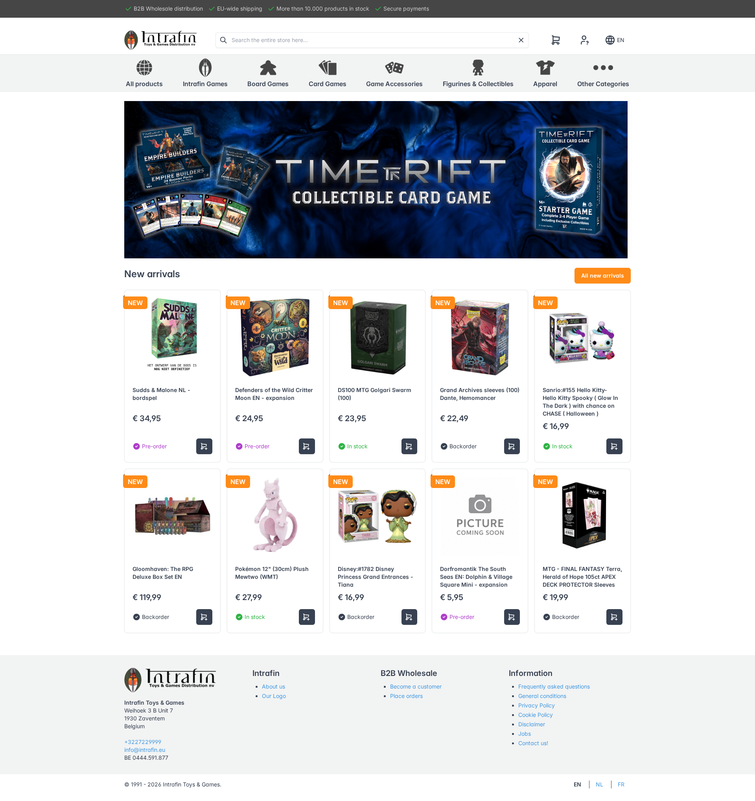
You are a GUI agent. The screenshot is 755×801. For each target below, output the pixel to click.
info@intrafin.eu (144, 749)
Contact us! (533, 743)
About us (273, 686)
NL (599, 784)
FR (621, 784)
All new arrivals (602, 275)
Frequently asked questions (554, 686)
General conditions (542, 695)
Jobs (524, 733)
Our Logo (274, 695)
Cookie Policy (535, 714)
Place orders (406, 695)
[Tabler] (160, 40)
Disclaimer (531, 724)
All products (144, 84)
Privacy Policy (536, 705)
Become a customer (416, 686)
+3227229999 (142, 741)
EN (620, 40)
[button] (205, 73)
